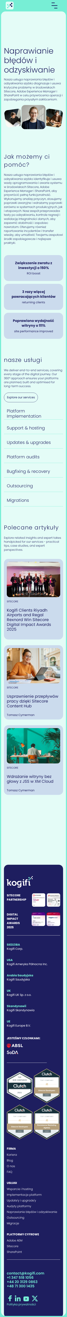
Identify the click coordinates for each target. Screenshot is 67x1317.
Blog (10, 1160)
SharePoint (14, 1252)
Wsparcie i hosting (20, 1189)
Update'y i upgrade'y (21, 1200)
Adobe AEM (14, 1240)
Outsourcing (15, 1217)
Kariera (12, 1155)
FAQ (9, 1172)
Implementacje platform (24, 1195)
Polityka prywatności (21, 1304)
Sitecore (12, 1246)
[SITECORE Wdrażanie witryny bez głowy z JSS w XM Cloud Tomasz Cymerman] (33, 745)
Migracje (13, 1223)
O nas (11, 1166)
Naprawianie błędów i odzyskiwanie (32, 1212)
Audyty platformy (19, 1206)
